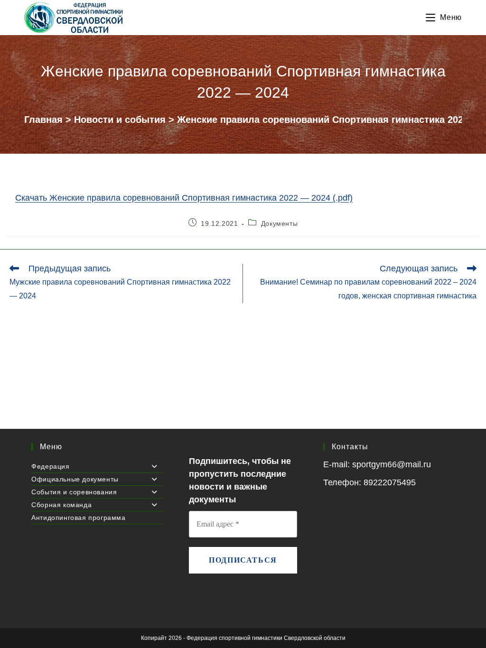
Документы (279, 223)
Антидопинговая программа (78, 517)
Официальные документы (75, 479)
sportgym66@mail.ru (391, 464)
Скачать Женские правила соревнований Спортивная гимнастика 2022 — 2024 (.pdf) (184, 198)
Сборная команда (61, 505)
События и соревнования (74, 492)
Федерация (50, 466)
